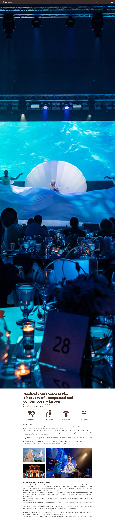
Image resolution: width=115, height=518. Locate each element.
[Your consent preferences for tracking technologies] (113, 516)
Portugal (81, 419)
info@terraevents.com (99, 2)
